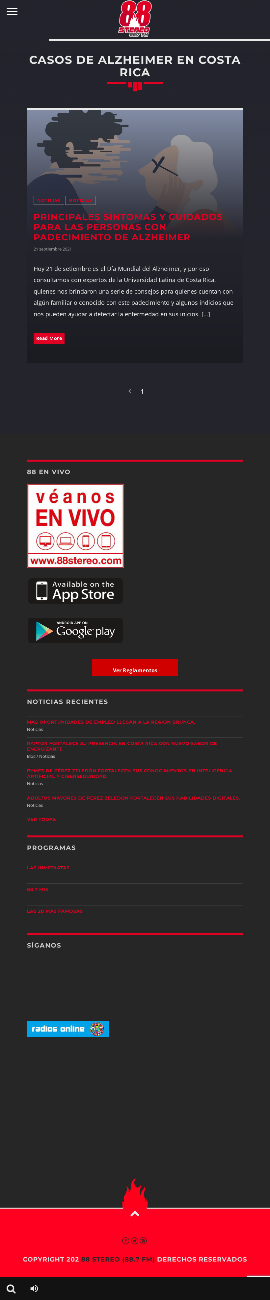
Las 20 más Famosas (55, 911)
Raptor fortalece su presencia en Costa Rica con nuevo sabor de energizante (122, 746)
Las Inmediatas (48, 868)
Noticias (49, 200)
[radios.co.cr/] (68, 1036)
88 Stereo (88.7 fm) (118, 1259)
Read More (49, 338)
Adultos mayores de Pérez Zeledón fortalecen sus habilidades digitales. (133, 798)
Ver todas (41, 819)
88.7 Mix (37, 889)
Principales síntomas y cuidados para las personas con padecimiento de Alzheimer (128, 227)
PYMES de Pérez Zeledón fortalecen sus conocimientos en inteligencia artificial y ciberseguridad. (129, 773)
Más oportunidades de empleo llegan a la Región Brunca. (111, 722)
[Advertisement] (135, 1094)
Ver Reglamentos (135, 670)
